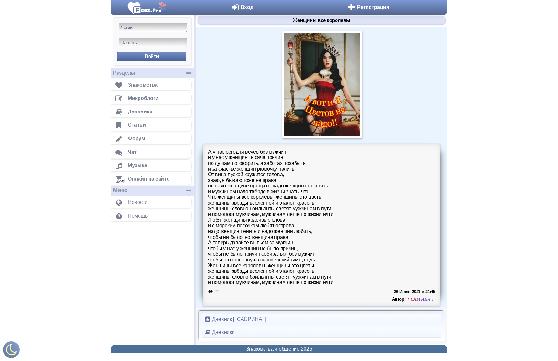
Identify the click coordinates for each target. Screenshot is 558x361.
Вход (247, 7)
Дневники (222, 332)
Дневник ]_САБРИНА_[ (238, 319)
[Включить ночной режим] (11, 351)
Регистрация (373, 7)
